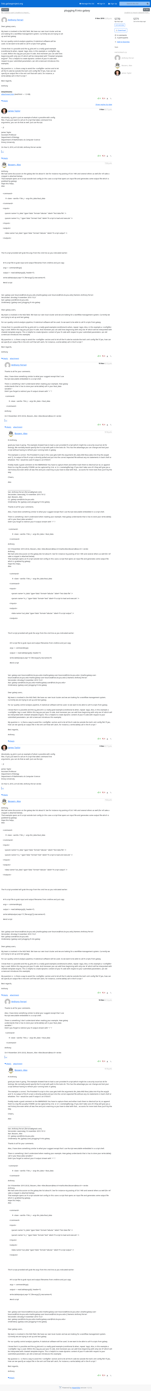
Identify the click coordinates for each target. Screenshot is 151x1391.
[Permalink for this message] (110, 98)
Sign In (102, 3)
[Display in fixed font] (107, 98)
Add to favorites (123, 42)
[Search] (148, 4)
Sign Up (113, 3)
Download (121, 30)
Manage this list (87, 3)
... (3, 151)
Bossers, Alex (14, 164)
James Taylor (14, 110)
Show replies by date (104, 104)
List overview (119, 25)
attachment (14, 358)
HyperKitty (76, 1388)
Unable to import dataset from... (137, 12)
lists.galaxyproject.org (12, 3)
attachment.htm (7, 94)
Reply (5, 101)
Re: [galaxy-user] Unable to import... (15, 12)
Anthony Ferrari (15, 19)
